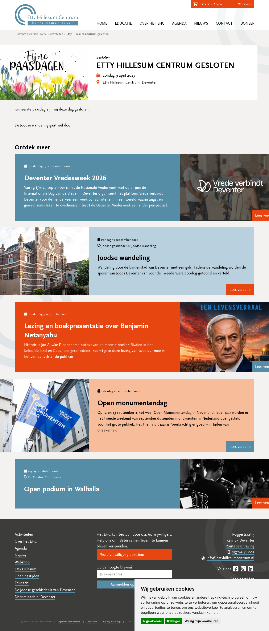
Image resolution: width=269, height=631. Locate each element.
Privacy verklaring (111, 621)
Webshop (22, 562)
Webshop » (245, 4)
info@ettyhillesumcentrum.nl (230, 558)
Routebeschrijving (240, 546)
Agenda (179, 23)
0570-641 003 (243, 552)
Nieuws (201, 23)
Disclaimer (92, 621)
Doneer (247, 23)
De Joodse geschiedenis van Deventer (45, 590)
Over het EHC (152, 23)
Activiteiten (56, 34)
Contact (224, 23)
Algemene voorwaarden (69, 621)
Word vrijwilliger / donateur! (122, 554)
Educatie (123, 23)
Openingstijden (27, 576)
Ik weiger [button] (173, 621)
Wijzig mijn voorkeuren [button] (201, 621)
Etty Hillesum (25, 569)
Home (102, 23)
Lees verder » (240, 290)
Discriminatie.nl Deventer (35, 597)
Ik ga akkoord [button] (152, 621)
